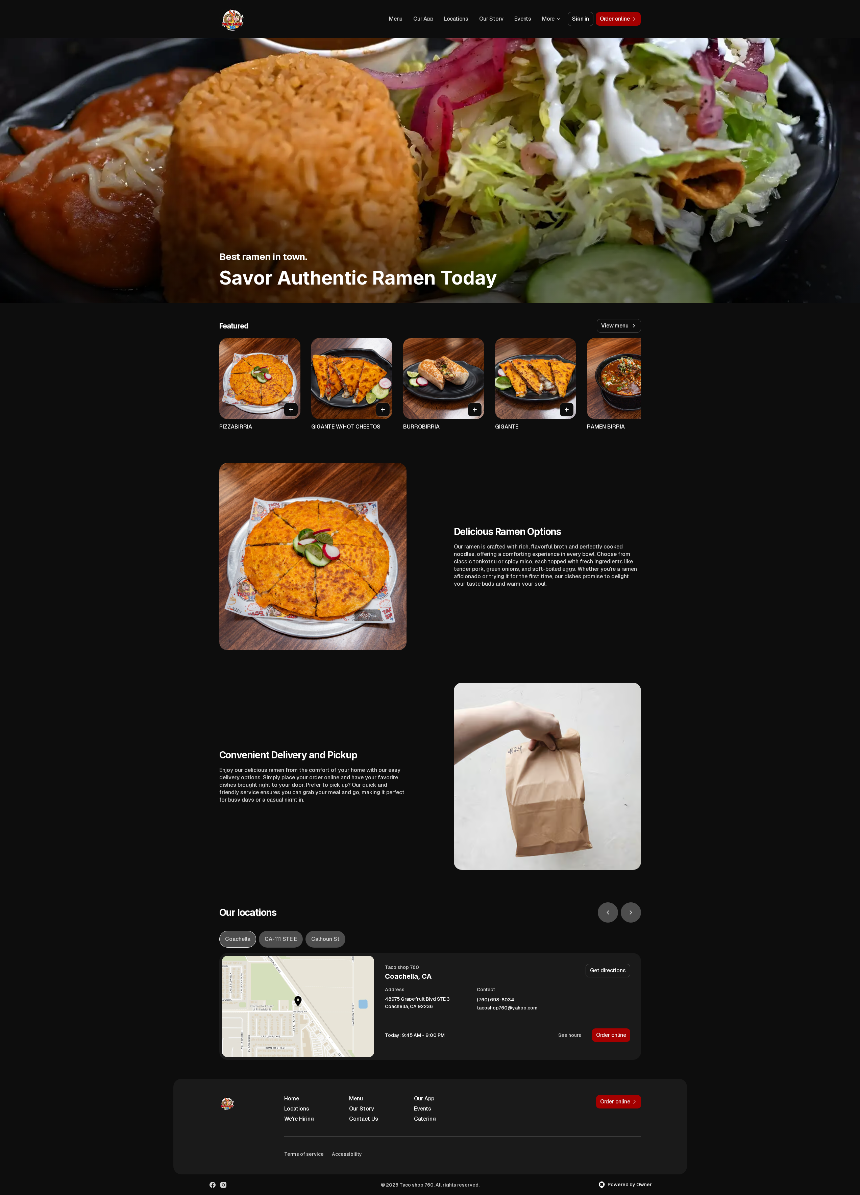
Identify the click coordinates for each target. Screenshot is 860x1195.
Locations (456, 18)
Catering (425, 1118)
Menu (395, 18)
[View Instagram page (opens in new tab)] (223, 1185)
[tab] (237, 939)
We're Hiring (299, 1118)
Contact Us (363, 1118)
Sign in (580, 18)
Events (522, 18)
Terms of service (304, 1154)
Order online (611, 1035)
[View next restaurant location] (631, 912)
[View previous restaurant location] (608, 912)
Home (291, 1098)
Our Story (491, 18)
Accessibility (347, 1154)
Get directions (607, 970)
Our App (423, 18)
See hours (569, 1035)
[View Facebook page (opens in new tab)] (212, 1185)
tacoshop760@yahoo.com (507, 1008)
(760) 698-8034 (495, 1000)
